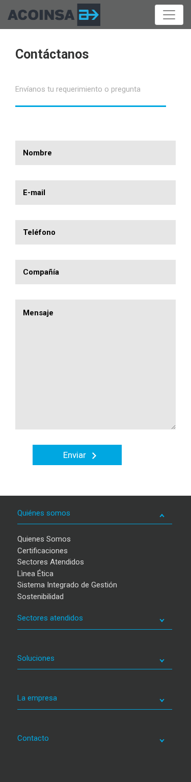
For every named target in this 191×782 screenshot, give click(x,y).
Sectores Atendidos (50, 562)
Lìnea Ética (35, 573)
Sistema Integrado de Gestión (67, 584)
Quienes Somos (44, 539)
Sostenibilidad (40, 596)
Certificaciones (42, 550)
